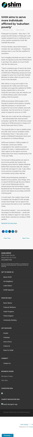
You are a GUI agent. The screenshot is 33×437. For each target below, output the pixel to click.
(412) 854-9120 (6, 260)
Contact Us (7, 363)
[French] (26, 417)
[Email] (16, 231)
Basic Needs (7, 303)
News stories (20, 30)
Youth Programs (8, 311)
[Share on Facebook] (3, 231)
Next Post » (26, 238)
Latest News (7, 286)
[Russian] (32, 420)
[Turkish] (28, 422)
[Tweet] (6, 231)
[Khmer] (22, 420)
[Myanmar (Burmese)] (26, 420)
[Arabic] (19, 417)
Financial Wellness (9, 307)
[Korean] (24, 420)
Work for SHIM (8, 350)
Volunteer (6, 337)
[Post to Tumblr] (9, 231)
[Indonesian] (32, 417)
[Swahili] (24, 422)
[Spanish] (22, 422)
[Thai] (26, 422)
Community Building (9, 320)
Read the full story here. (9, 223)
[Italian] (19, 420)
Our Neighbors (8, 281)
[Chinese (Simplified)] (22, 417)
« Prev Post (7, 238)
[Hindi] (30, 417)
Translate (31, 426)
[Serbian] (19, 422)
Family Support (8, 316)
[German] (28, 417)
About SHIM (7, 277)
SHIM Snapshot (8, 290)
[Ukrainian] (30, 422)
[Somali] (21, 422)
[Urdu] (32, 422)
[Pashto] (30, 420)
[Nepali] (28, 420)
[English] (24, 417)
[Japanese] (21, 420)
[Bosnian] (21, 417)
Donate (5, 333)
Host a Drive (7, 342)
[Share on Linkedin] (12, 231)
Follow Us (6, 346)
